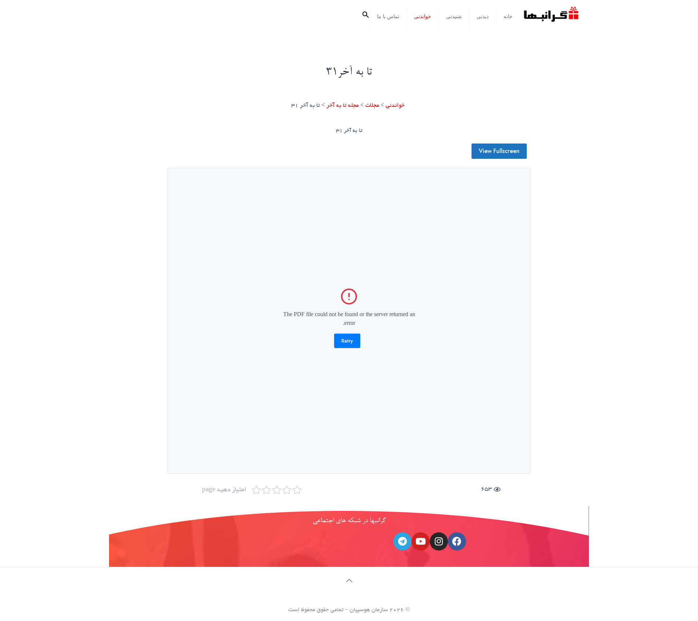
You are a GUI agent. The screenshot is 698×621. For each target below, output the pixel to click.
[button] (365, 16)
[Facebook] (457, 541)
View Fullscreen (499, 151)
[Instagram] (439, 541)
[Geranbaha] (551, 17)
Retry (347, 340)
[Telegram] (402, 541)
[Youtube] (421, 541)
